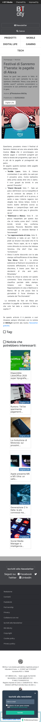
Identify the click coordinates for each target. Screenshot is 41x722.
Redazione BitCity (19, 93)
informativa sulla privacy (18, 707)
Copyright (8, 633)
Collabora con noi (11, 617)
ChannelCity (21, 2)
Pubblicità (8, 602)
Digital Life (10, 44)
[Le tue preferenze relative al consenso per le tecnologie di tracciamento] (30, 720)
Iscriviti (20, 712)
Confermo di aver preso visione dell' (18, 706)
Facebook (26, 574)
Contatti (7, 597)
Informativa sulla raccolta (13, 719)
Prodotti (10, 37)
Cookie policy (9, 638)
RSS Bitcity (8, 628)
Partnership (8, 607)
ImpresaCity (33, 2)
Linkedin (26, 577)
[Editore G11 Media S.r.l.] (20, 690)
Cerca (21, 31)
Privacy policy (9, 643)
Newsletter (21, 25)
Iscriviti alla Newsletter (20, 569)
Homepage (8, 60)
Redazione (8, 591)
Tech (20, 50)
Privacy (7, 612)
